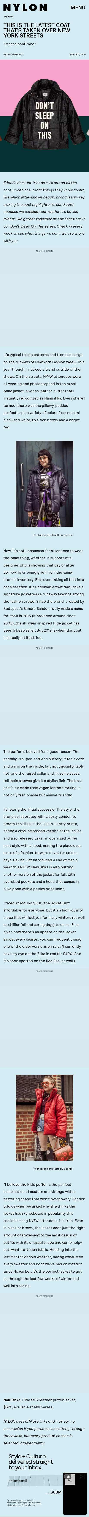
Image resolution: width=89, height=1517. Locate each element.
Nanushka (52, 398)
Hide (27, 823)
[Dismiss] (82, 1476)
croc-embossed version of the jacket (49, 831)
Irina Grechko (14, 54)
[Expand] (67, 1476)
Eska (39, 838)
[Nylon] (25, 7)
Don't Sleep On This (27, 226)
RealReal (53, 960)
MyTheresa (43, 1407)
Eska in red (46, 953)
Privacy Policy (28, 1505)
